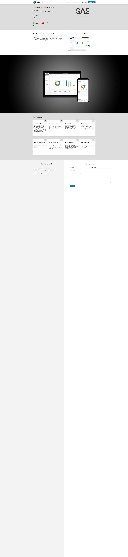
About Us (72, 2)
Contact (79, 2)
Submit (72, 185)
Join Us (76, 2)
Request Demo (91, 2)
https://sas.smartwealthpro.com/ (38, 18)
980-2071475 (85, 2)
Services (68, 2)
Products (63, 2)
